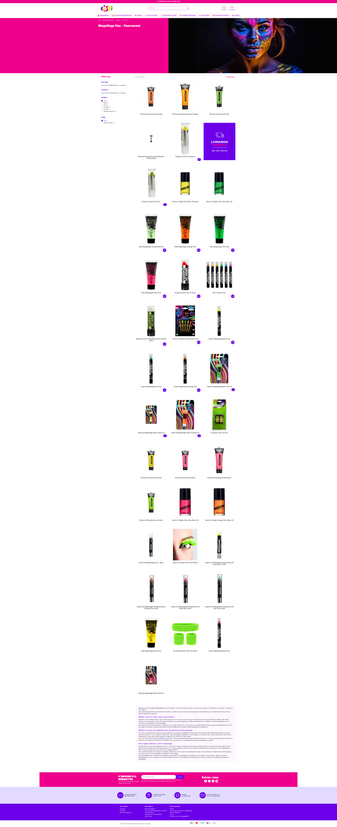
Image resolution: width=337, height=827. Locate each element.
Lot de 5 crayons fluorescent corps (185, 339)
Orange (106, 107)
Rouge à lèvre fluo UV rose (185, 293)
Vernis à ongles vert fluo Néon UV (219, 201)
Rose (106, 103)
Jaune (106, 109)
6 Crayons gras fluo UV (219, 433)
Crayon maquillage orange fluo (185, 386)
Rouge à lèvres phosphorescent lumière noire (151, 340)
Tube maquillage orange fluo (185, 247)
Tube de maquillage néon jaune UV (151, 433)
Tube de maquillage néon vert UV (219, 386)
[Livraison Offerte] (219, 141)
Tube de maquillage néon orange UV (185, 433)
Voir (199, 159)
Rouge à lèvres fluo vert (151, 201)
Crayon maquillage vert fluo (151, 386)
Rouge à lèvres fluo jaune (185, 156)
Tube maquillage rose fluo (151, 293)
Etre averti (152, 113)
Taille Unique (109, 123)
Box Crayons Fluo (219, 293)
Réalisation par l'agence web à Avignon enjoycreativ (139, 823)
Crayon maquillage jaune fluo (219, 339)
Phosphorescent (109, 111)
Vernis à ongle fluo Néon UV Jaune (185, 201)
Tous (105, 101)
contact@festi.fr (184, 816)
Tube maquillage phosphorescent (151, 247)
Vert (105, 105)
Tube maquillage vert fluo (219, 247)
